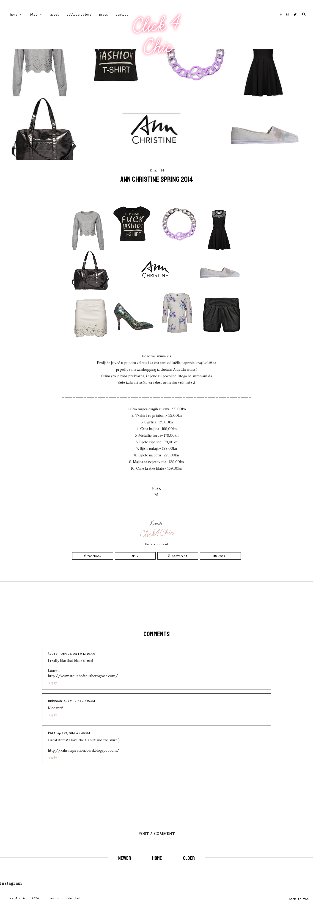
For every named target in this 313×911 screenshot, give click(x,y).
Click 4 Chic (156, 36)
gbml (77, 898)
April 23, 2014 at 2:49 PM (73, 733)
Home (13, 15)
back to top (299, 899)
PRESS (103, 15)
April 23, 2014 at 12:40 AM (78, 653)
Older (189, 858)
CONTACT (122, 15)
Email (222, 556)
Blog (33, 15)
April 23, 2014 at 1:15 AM (79, 700)
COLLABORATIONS (79, 15)
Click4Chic (157, 533)
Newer (125, 858)
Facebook (93, 556)
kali (51, 733)
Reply (53, 683)
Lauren (54, 654)
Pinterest (178, 556)
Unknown (55, 701)
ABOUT (54, 15)
